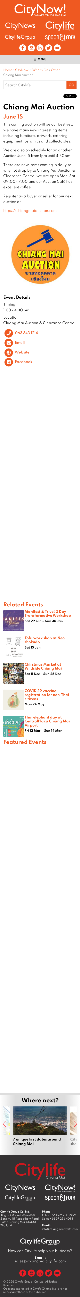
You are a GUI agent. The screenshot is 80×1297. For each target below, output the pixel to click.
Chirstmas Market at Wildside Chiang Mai (43, 666)
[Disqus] (40, 431)
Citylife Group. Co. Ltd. (30, 1281)
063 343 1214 (26, 332)
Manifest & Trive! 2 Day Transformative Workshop (48, 613)
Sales (57, 1218)
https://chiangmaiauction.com (30, 210)
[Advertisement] (40, 918)
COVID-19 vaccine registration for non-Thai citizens (47, 694)
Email (20, 342)
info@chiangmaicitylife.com (60, 1229)
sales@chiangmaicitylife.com (40, 1259)
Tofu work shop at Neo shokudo (45, 639)
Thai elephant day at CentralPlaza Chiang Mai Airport (47, 721)
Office (59, 1215)
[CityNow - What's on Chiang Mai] (60, 1188)
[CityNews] (20, 26)
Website (22, 352)
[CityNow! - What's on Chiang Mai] (40, 10)
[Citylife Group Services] (20, 37)
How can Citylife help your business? (40, 1250)
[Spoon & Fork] (60, 37)
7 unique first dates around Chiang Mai (40, 1128)
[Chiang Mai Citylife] (60, 26)
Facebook (23, 361)
